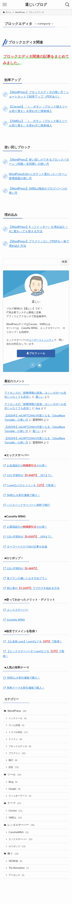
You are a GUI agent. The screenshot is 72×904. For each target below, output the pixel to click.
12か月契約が (22, 568)
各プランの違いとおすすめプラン (26, 578)
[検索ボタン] (67, 4)
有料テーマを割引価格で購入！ (25, 687)
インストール (18, 718)
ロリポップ (17, 846)
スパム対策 (16, 725)
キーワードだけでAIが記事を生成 (26, 546)
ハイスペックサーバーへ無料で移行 (28, 505)
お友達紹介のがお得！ (26, 465)
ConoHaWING (19, 832)
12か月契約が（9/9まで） (29, 536)
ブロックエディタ (20, 746)
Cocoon (15, 810)
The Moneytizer (19, 868)
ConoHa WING (15, 619)
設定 (14, 767)
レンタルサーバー (21, 824)
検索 (64, 261)
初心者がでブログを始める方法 (33, 588)
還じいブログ (36, 5)
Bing (13, 782)
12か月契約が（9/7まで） (29, 475)
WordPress (16, 710)
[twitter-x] (32, 365)
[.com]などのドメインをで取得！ (31, 485)
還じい (40, 396)
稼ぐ (12, 853)
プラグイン (17, 753)
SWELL (15, 817)
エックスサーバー (17, 609)
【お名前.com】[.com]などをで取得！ (34, 641)
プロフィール (37, 353)
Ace (38, 408)
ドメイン (15, 739)
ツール (14, 774)
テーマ (14, 803)
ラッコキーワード (20, 795)
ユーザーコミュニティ (41, 340)
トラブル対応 (18, 732)
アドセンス (16, 875)
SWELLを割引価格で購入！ (23, 495)
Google (15, 789)
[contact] (39, 365)
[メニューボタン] (4, 4)
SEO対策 (15, 861)
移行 (13, 760)
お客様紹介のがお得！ (26, 526)
